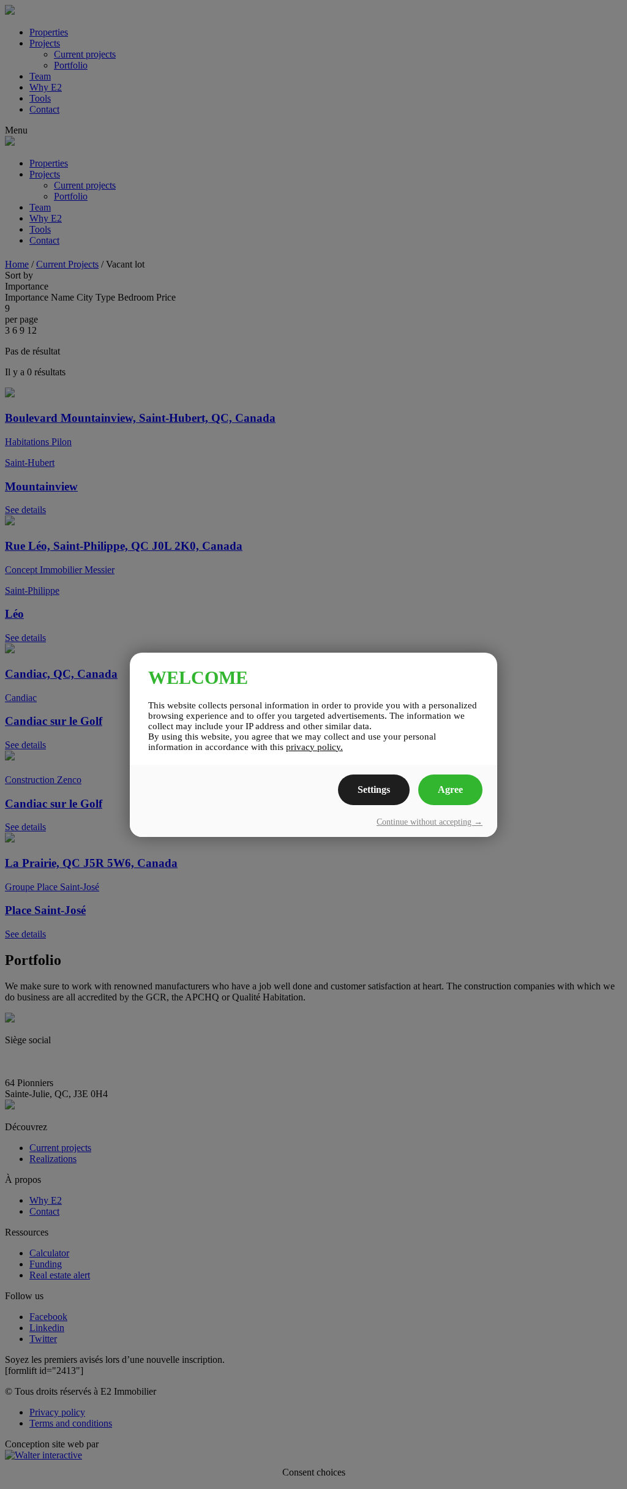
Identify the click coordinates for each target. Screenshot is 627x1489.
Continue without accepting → (429, 822)
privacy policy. (314, 747)
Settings (374, 789)
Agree (450, 789)
